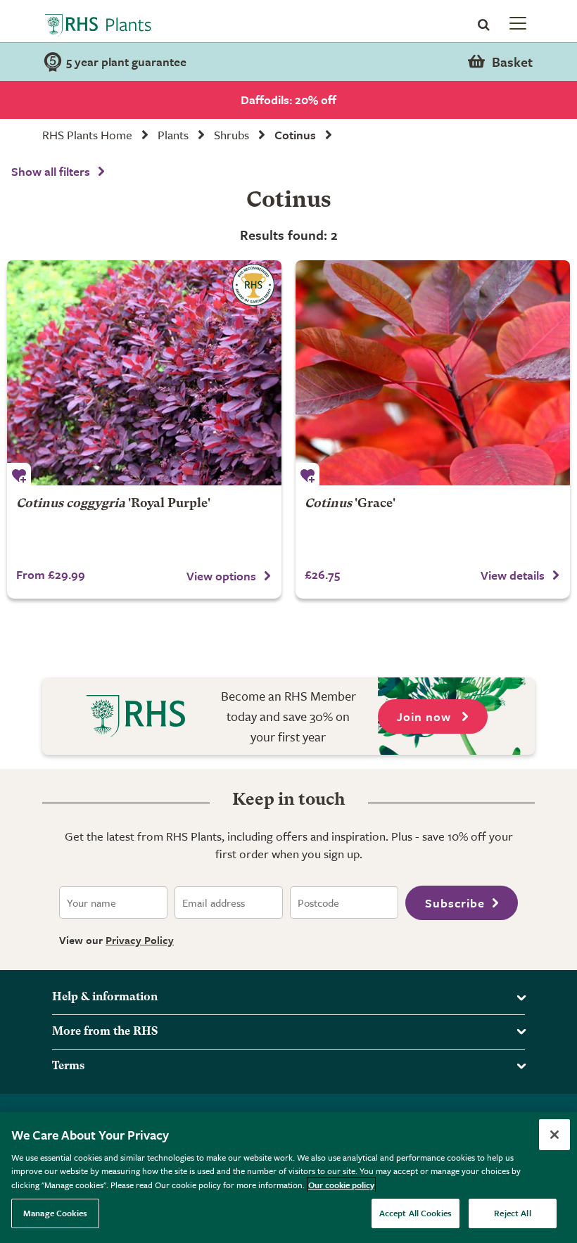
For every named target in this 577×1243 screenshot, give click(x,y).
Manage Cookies (55, 1212)
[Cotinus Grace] (433, 372)
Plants (173, 135)
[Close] (554, 1134)
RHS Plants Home (87, 135)
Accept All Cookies (415, 1212)
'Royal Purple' (113, 504)
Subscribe (455, 903)
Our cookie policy (341, 1184)
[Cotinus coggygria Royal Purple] (144, 372)
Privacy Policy (140, 940)
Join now (426, 716)
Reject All (512, 1212)
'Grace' (350, 504)
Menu (516, 22)
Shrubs (231, 135)
